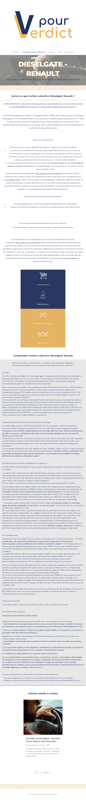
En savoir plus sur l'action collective (43, 794)
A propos (15, 52)
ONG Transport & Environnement (49, 174)
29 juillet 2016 (71, 410)
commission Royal (12, 180)
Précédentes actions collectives (34, 52)
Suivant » (47, 773)
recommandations (70, 258)
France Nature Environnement (28, 243)
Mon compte (69, 52)
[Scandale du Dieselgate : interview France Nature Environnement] (43, 717)
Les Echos (41, 589)
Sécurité (52, 52)
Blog (59, 52)
